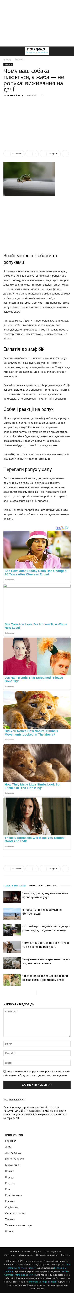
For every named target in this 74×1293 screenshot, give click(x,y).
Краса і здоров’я (53, 1251)
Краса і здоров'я (14, 1159)
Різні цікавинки (13, 1195)
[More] (65, 153)
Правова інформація (46, 1255)
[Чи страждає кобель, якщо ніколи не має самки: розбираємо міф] (12, 980)
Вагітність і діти (14, 1134)
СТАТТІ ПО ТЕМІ (14, 885)
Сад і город (11, 1207)
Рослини (10, 1201)
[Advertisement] (37, 23)
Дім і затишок (13, 1153)
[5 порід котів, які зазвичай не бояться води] (12, 914)
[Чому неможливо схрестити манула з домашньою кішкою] (12, 963)
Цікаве (9, 1231)
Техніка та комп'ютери (18, 1225)
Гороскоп (10, 1140)
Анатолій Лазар (15, 95)
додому (7, 59)
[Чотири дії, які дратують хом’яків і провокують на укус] (12, 897)
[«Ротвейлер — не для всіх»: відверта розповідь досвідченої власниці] (12, 930)
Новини (9, 1171)
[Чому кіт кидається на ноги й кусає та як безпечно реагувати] (12, 947)
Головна (14, 1251)
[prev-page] (33, 992)
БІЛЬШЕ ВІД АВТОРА (43, 885)
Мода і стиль (12, 1165)
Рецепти (10, 1183)
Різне (8, 1189)
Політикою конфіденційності (41, 1281)
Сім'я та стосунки (15, 1213)
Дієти (8, 1147)
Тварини (19, 59)
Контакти (65, 1255)
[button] (5, 51)
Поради (9, 1177)
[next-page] (39, 992)
